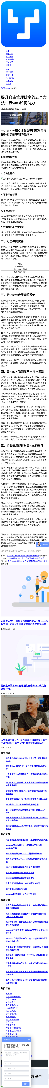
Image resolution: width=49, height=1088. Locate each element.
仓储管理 (27, 556)
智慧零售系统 (11, 1014)
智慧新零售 (10, 1002)
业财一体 (9, 57)
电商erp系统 (11, 1011)
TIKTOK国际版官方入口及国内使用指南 (23, 867)
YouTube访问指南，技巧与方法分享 (21, 894)
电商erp (9, 994)
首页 (3, 88)
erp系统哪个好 (12, 1008)
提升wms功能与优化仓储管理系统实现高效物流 (27, 561)
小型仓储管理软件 (13, 997)
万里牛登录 (10, 1025)
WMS (7, 88)
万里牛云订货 (11, 1034)
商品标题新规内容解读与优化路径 (20, 878)
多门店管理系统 (12, 1020)
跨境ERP (9, 54)
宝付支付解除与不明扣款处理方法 (20, 873)
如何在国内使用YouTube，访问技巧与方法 (24, 854)
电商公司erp (11, 999)
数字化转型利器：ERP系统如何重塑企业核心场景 (27, 799)
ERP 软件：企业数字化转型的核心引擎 (22, 805)
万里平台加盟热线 (13, 1028)
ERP (7, 51)
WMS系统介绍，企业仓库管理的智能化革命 (26, 558)
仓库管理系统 (17, 556)
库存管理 (35, 556)
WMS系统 (10, 59)
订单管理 (9, 62)
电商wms (9, 1022)
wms (9, 556)
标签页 (8, 65)
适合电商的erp (12, 1005)
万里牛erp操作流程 (13, 1031)
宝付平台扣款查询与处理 (16, 889)
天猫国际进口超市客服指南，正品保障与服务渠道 (27, 840)
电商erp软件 (11, 1017)
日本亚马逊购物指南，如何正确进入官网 (23, 883)
